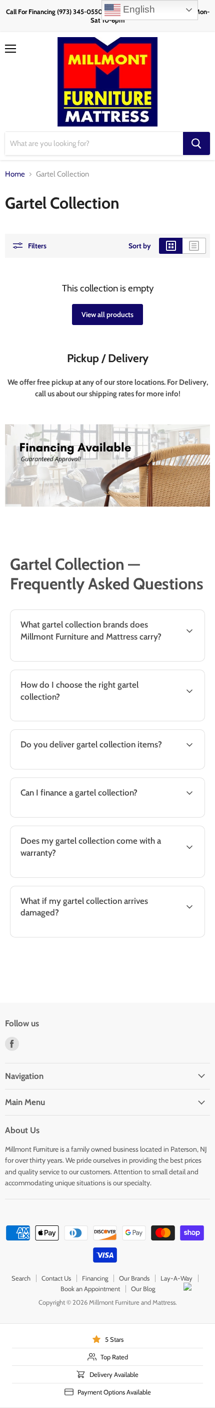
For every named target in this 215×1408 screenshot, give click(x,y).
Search (21, 1278)
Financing (95, 1278)
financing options (86, 815)
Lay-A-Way (176, 1278)
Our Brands (134, 1278)
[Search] (196, 143)
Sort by (139, 246)
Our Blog (143, 1289)
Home (15, 174)
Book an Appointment (90, 1289)
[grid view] (170, 246)
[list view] (194, 246)
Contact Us (56, 1278)
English (137, 9)
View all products (108, 314)
